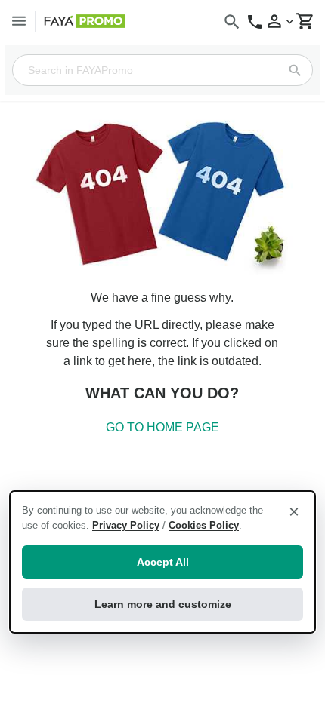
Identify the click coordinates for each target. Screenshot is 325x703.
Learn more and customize (162, 604)
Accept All (163, 562)
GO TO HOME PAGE (162, 427)
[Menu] (19, 21)
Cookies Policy (204, 525)
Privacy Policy (125, 525)
